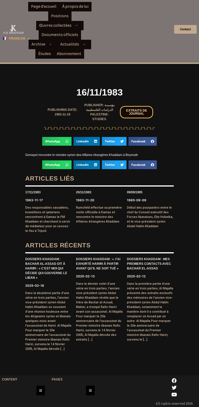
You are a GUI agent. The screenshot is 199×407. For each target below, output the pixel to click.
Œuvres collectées (55, 25)
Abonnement (69, 53)
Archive (38, 44)
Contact (185, 29)
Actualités (69, 44)
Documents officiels (60, 34)
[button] (136, 112)
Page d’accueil (43, 6)
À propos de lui (75, 6)
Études (44, 53)
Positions (60, 16)
